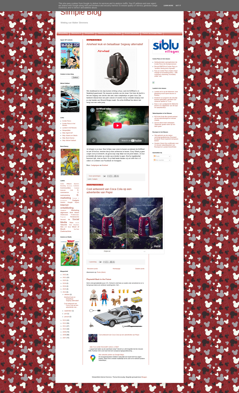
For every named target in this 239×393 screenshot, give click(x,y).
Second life (65, 219)
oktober (67, 294)
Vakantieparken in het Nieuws (109, 33)
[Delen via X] (113, 176)
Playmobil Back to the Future (99, 279)
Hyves (77, 202)
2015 (64, 289)
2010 (64, 329)
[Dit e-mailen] (108, 176)
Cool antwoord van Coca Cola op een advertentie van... (71, 305)
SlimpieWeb (89, 33)
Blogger (144, 377)
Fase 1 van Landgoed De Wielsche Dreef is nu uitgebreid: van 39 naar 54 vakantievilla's (166, 105)
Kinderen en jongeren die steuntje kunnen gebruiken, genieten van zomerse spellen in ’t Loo (165, 99)
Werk (69, 227)
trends (77, 222)
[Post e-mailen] (104, 176)
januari (66, 317)
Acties (62, 184)
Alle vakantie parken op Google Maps (111, 355)
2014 (64, 292)
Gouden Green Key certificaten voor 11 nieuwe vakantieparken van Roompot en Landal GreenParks (166, 145)
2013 (64, 320)
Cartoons (76, 185)
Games (62, 202)
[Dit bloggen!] (110, 176)
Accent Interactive (132, 33)
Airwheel (105, 165)
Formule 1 (75, 198)
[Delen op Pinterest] (118, 176)
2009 (64, 332)
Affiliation (69, 184)
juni (65, 314)
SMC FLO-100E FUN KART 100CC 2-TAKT (104, 347)
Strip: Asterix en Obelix (69, 135)
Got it (178, 5)
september (68, 311)
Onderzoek (64, 215)
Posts (157, 156)
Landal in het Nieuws (69, 128)
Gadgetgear (95, 165)
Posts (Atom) (101, 272)
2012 (64, 323)
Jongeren (63, 210)
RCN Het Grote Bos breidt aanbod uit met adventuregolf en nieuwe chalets (165, 118)
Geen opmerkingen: (95, 176)
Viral (70, 225)
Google (70, 202)
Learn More (168, 5)
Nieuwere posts (92, 269)
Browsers (69, 185)
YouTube (76, 229)
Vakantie (63, 225)
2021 (64, 277)
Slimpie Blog (81, 12)
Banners (76, 184)
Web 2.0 (63, 227)
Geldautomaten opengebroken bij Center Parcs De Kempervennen (165, 63)
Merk (71, 212)
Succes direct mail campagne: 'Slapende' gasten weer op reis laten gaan (164, 124)
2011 (64, 326)
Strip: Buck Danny (68, 138)
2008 (64, 335)
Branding (63, 185)
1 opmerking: (93, 262)
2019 (64, 283)
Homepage (116, 269)
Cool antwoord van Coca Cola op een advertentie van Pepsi (109, 190)
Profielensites (75, 214)
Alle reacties (159, 160)
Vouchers (76, 225)
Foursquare (63, 200)
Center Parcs (66, 121)
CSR (71, 190)
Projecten (63, 217)
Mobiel (76, 212)
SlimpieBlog (63, 33)
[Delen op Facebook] (115, 176)
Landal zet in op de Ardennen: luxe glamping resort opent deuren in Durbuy (166, 93)
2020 (64, 280)
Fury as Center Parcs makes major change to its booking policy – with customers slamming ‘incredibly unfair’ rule (166, 73)
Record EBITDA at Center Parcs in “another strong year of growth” (165, 67)
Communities (65, 188)
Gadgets (94, 179)
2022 (64, 275)
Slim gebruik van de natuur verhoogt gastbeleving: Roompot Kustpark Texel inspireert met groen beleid (166, 138)
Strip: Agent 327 (67, 133)
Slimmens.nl (76, 33)
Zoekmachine (65, 231)
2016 (64, 286)
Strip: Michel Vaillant (69, 140)
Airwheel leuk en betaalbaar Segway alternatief (115, 44)
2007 (64, 338)
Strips (71, 222)
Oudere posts (139, 269)
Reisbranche (74, 217)
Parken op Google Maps (152, 33)
